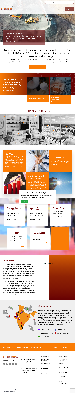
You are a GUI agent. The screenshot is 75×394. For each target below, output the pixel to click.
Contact (51, 8)
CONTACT (44, 373)
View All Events (59, 239)
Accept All (24, 201)
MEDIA (43, 371)
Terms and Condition (62, 375)
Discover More (36, 67)
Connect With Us (60, 347)
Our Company (15, 6)
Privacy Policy (63, 372)
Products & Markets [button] (24, 8)
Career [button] (55, 8)
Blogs (61, 363)
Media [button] (46, 8)
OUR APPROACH (45, 366)
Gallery (61, 370)
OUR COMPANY (45, 356)
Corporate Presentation (63, 366)
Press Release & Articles (64, 360)
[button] (12, 11)
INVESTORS (44, 368)
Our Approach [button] (33, 8)
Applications (45, 363)
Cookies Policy (63, 379)
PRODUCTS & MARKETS (45, 360)
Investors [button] (41, 8)
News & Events (63, 356)
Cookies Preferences (63, 382)
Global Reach (60, 9)
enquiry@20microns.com (10, 360)
